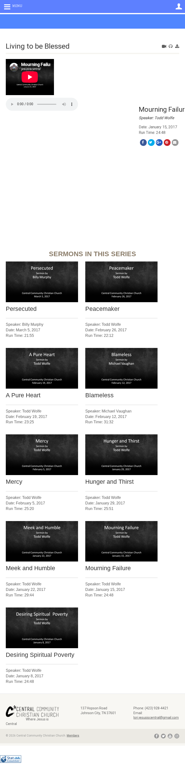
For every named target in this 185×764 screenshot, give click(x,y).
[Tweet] (151, 142)
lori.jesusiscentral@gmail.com (156, 717)
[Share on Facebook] (143, 142)
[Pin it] (167, 142)
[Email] (175, 142)
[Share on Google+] (159, 142)
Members (73, 735)
